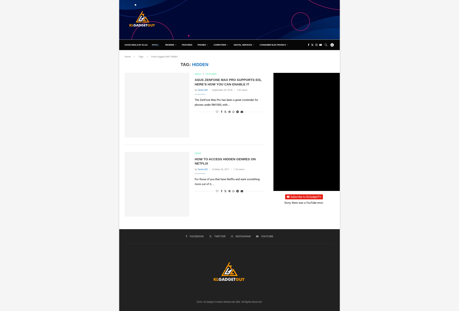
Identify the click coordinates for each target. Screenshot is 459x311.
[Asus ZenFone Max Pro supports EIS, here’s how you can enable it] (157, 105)
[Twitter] (312, 45)
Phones (202, 45)
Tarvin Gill (202, 90)
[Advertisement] (269, 19)
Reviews (169, 45)
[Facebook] (308, 45)
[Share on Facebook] (221, 111)
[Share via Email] (242, 111)
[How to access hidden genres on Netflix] (157, 184)
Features (187, 45)
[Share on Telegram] (237, 111)
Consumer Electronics (273, 45)
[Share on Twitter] (225, 111)
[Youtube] (320, 45)
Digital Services (243, 45)
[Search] (326, 45)
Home (128, 56)
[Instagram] (316, 45)
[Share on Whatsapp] (233, 111)
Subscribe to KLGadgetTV (305, 196)
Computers (220, 45)
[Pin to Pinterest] (229, 111)
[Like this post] (217, 111)
